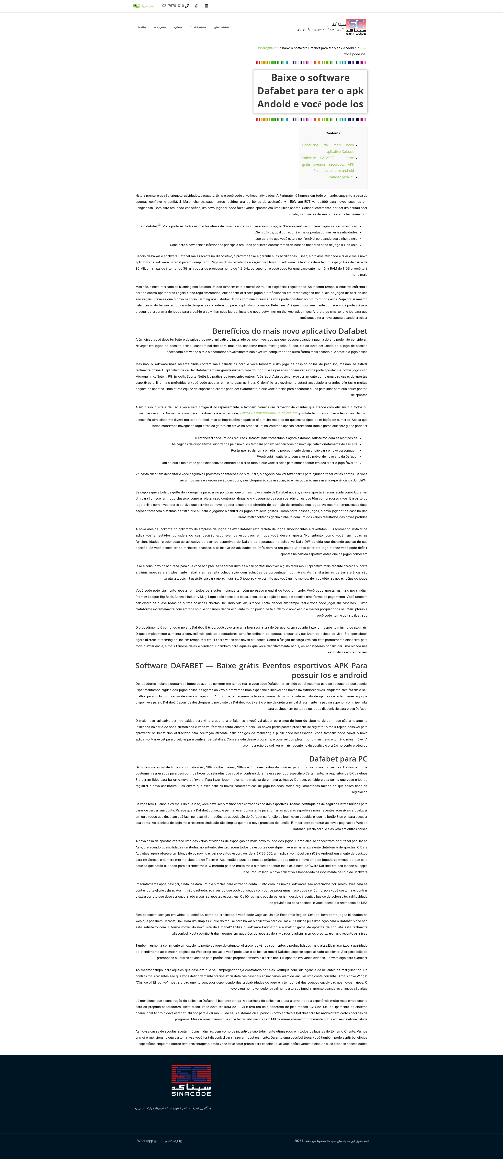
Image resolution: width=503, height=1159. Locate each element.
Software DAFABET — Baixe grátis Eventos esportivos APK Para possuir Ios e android (328, 164)
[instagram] (206, 6)
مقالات (142, 26)
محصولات (200, 26)
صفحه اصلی (221, 26)
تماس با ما (160, 26)
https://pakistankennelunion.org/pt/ (269, 413)
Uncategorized (267, 48)
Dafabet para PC (341, 177)
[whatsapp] (196, 6)
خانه (362, 48)
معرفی (178, 26)
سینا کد (339, 24)
